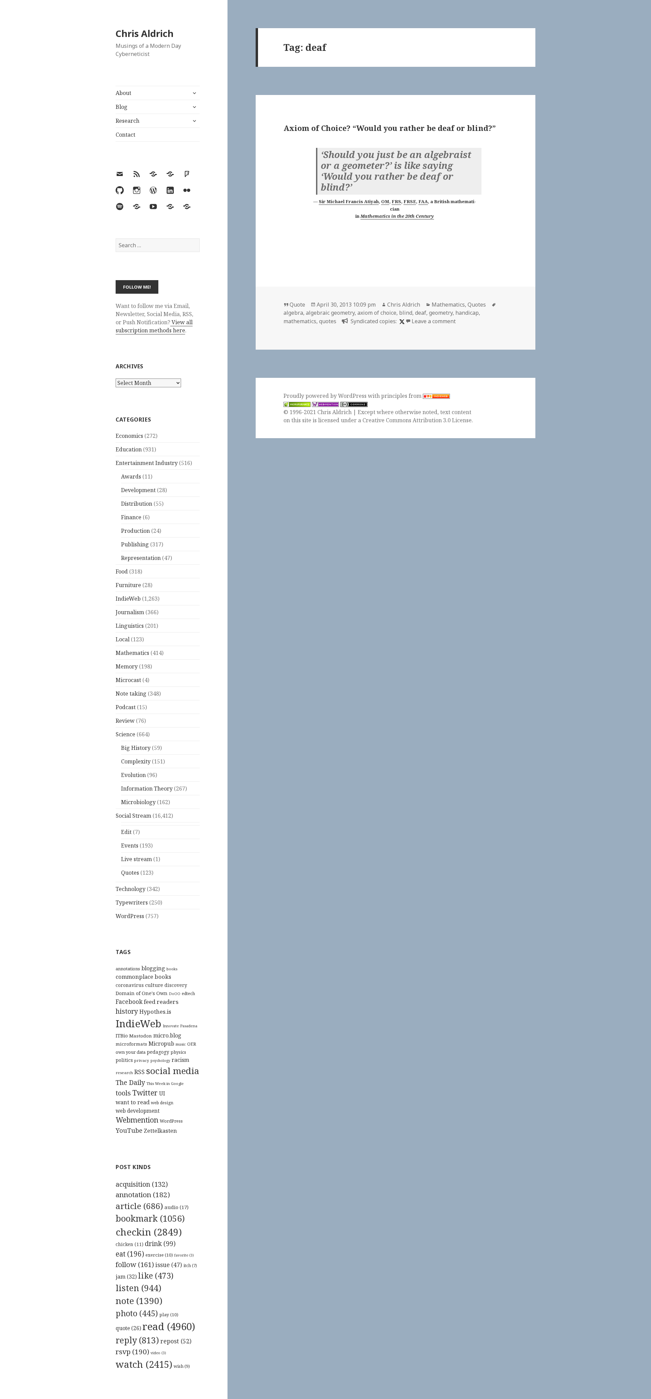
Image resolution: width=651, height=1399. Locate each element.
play (168, 1314)
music (181, 1044)
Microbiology (138, 802)
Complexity (136, 761)
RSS (139, 1072)
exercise (159, 1255)
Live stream (136, 859)
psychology (160, 1060)
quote (128, 1328)
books (171, 968)
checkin (149, 1231)
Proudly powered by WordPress (325, 396)
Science (125, 734)
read (168, 1326)
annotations (128, 969)
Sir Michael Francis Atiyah (349, 201)
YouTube (129, 1130)
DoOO (174, 993)
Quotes (130, 872)
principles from (402, 396)
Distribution (136, 503)
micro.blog (167, 1035)
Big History (136, 748)
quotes (327, 321)
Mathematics (132, 653)
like (156, 1275)
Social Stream (133, 815)
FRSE (409, 201)
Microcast (128, 680)
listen (138, 1288)
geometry (441, 312)
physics (178, 1052)
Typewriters (132, 902)
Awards (131, 476)
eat (130, 1254)
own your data (130, 1052)
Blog (121, 107)
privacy (141, 1060)
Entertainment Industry (147, 463)
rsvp (132, 1351)
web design (162, 1103)
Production (135, 531)
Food (122, 571)
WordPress (130, 916)
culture (154, 985)
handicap (467, 312)
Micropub (161, 1043)
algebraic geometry (330, 312)
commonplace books (143, 976)
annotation (143, 1194)
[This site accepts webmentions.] (325, 404)
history (127, 1011)
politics (124, 1060)
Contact (125, 134)
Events (129, 845)
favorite (184, 1255)
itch (190, 1265)
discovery (175, 985)
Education (129, 449)
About (123, 93)
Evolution (133, 775)
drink (160, 1243)
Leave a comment (434, 321)
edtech (188, 993)
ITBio (122, 1035)
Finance (131, 517)
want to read (133, 1102)
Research (127, 120)
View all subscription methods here (154, 326)
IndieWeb (128, 598)
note (139, 1301)
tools (123, 1092)
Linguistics (130, 625)
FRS (396, 201)
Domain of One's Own (141, 993)
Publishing (135, 544)
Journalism (130, 612)
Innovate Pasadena (180, 1025)
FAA (423, 201)
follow (135, 1264)
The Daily (130, 1082)
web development (138, 1110)
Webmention (137, 1120)
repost (176, 1341)
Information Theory (147, 788)
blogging (153, 968)
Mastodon (140, 1036)
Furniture (128, 585)
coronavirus (130, 985)
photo (137, 1313)
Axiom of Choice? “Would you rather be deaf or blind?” (389, 128)
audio (176, 1207)
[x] (401, 321)
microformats (131, 1044)
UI (162, 1093)
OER (191, 1044)
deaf (420, 312)
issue (168, 1265)
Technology (130, 889)
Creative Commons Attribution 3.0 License (417, 420)
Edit (126, 832)
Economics (129, 436)
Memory (127, 666)
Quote (297, 304)
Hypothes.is (155, 1011)
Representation (141, 558)
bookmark (150, 1218)
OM (385, 201)
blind (405, 312)
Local (123, 639)
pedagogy (158, 1052)
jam (126, 1276)
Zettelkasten (160, 1130)
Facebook (129, 1001)
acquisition (142, 1184)
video (158, 1353)
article (139, 1205)
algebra (293, 312)
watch (144, 1364)
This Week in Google (165, 1083)
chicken (129, 1244)
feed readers (161, 1002)
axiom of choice (376, 312)
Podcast (126, 707)
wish (182, 1366)
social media (172, 1071)
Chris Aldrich (145, 33)
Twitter (145, 1092)
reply (137, 1340)
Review (125, 720)
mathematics (299, 321)
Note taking (131, 693)
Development (138, 490)
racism (180, 1060)
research (124, 1072)
